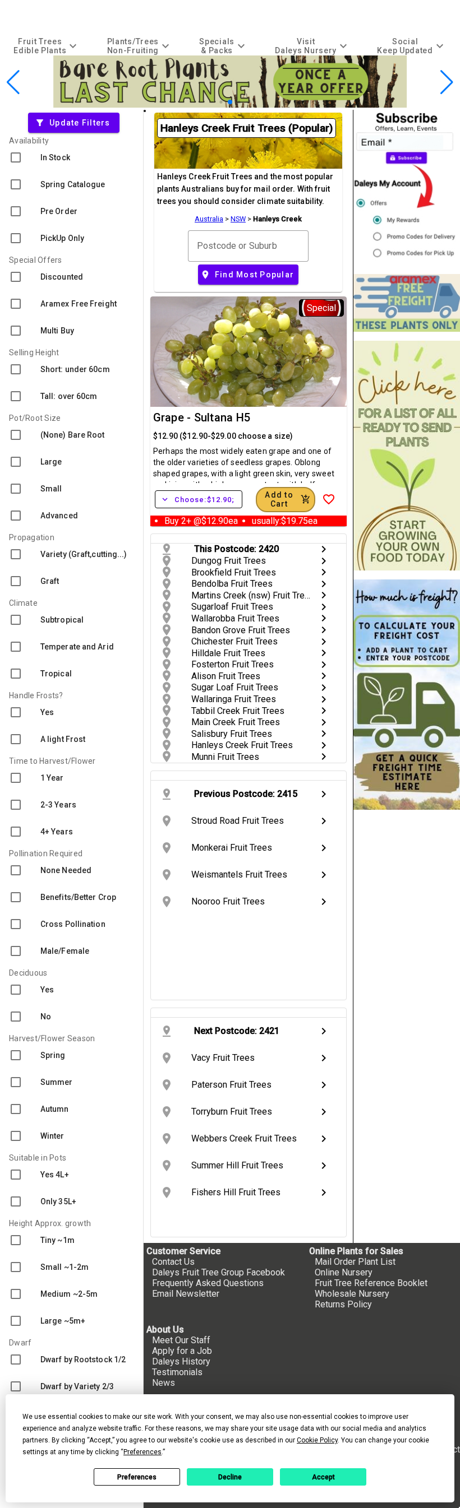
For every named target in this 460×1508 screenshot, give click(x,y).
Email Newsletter (185, 1293)
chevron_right (323, 549)
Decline (230, 1477)
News (163, 1382)
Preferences (137, 1477)
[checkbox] (71, 157)
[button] (212, 102)
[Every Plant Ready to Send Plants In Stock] (406, 456)
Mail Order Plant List (355, 1261)
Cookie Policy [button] (317, 1440)
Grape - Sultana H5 (202, 417)
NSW (238, 219)
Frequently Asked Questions (208, 1283)
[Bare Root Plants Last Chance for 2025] (230, 104)
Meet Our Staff (181, 1340)
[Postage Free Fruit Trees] (406, 303)
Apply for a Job (182, 1350)
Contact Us (173, 1261)
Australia (209, 219)
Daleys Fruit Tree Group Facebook (218, 1272)
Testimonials (177, 1372)
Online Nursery (343, 1272)
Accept (323, 1477)
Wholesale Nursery (352, 1293)
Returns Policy (343, 1304)
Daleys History (181, 1361)
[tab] (46, 45)
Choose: (198, 499)
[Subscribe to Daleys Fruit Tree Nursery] (406, 187)
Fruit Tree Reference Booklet (371, 1283)
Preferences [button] (142, 1452)
